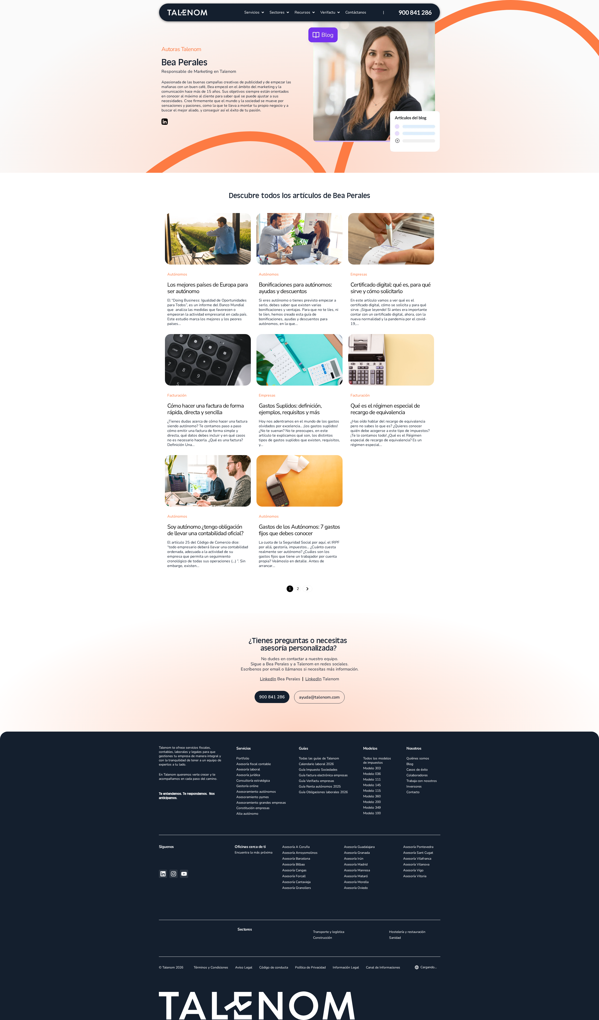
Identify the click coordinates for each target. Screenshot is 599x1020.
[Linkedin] (163, 874)
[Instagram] (173, 874)
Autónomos (177, 274)
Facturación (176, 395)
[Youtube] (184, 874)
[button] (254, 12)
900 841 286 (415, 12)
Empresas (359, 274)
